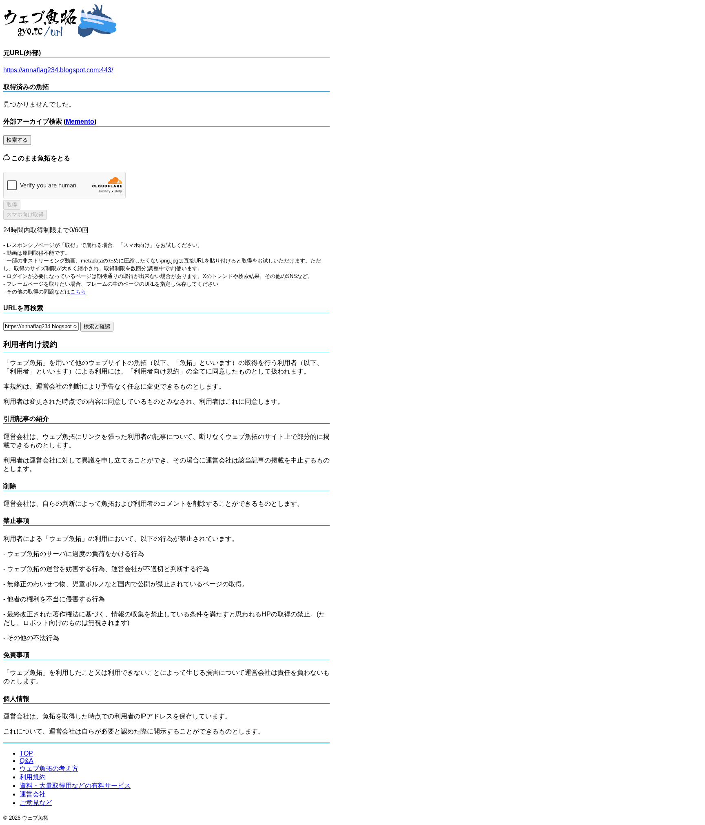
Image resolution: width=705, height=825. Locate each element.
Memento (80, 121)
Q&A (26, 760)
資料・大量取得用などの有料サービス (75, 785)
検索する (17, 140)
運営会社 (33, 794)
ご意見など (36, 802)
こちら (78, 292)
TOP (26, 753)
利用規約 (33, 777)
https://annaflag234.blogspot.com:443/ (58, 70)
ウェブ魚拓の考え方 (49, 768)
